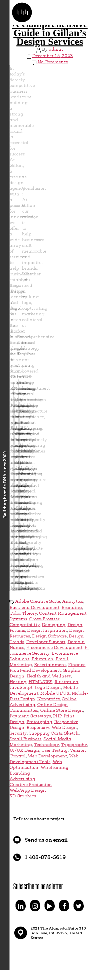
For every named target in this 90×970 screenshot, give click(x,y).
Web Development (47, 756)
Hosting (18, 681)
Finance (77, 664)
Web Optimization (36, 764)
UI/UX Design (24, 750)
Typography (74, 744)
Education (43, 659)
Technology (46, 744)
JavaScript (21, 687)
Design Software (49, 636)
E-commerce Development (54, 647)
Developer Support (46, 641)
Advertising (22, 779)
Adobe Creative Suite (37, 601)
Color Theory (23, 613)
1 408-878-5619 (45, 857)
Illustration (66, 681)
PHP (57, 716)
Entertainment (50, 664)
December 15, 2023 (52, 55)
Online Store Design (61, 710)
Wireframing (54, 767)
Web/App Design (28, 790)
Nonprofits (48, 699)
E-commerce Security (49, 650)
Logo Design (47, 687)
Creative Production (31, 784)
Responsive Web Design (51, 727)
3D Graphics (23, 796)
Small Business (26, 739)
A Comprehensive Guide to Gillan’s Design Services (50, 32)
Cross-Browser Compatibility (35, 621)
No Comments (53, 62)
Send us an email (46, 839)
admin (56, 49)
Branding (72, 607)
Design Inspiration (47, 630)
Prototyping (39, 721)
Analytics (72, 601)
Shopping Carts (45, 733)
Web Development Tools (44, 758)
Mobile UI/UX (55, 693)
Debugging (54, 624)
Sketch (71, 733)
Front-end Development (35, 670)
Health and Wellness (48, 676)
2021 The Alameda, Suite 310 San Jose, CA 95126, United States (58, 933)
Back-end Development (35, 607)
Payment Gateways (30, 716)
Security (18, 733)
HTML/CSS (40, 681)
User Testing (54, 750)
